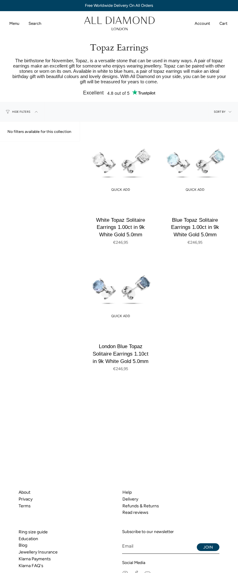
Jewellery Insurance (38, 552)
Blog (23, 545)
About (24, 492)
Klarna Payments (35, 559)
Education (28, 538)
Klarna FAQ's (31, 565)
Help (127, 492)
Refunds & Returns (140, 506)
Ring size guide (33, 532)
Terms (25, 506)
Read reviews (135, 512)
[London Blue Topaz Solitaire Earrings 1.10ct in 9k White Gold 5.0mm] (120, 288)
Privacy (26, 499)
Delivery (130, 499)
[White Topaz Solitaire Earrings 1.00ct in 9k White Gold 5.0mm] (120, 162)
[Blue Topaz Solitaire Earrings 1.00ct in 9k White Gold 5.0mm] (195, 162)
